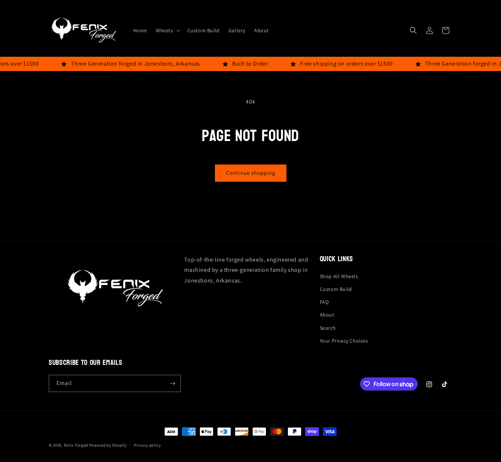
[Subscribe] (172, 383)
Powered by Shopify (108, 445)
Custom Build (336, 289)
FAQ (324, 302)
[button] (167, 30)
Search (328, 328)
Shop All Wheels (339, 276)
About (327, 314)
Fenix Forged (76, 445)
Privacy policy (147, 445)
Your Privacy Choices (344, 340)
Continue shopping (250, 172)
